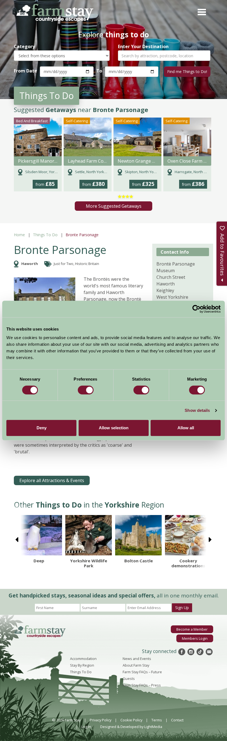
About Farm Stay (136, 665)
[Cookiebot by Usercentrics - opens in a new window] (196, 309)
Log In (86, 726)
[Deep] (39, 535)
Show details (197, 410)
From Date (25, 71)
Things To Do (45, 234)
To (99, 71)
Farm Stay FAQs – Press (142, 685)
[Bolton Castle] (138, 535)
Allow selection (113, 427)
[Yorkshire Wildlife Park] (89, 535)
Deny (42, 427)
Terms (156, 719)
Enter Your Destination (143, 46)
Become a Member (192, 629)
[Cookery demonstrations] (188, 535)
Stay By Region (82, 665)
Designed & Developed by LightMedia (131, 726)
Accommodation (83, 658)
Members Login (195, 638)
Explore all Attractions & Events (51, 480)
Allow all (185, 427)
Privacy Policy (100, 719)
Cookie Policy (131, 719)
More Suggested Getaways (113, 206)
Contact (177, 719)
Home (19, 234)
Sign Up (182, 607)
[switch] (86, 390)
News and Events (137, 658)
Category (24, 46)
